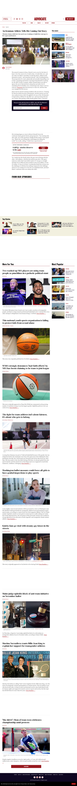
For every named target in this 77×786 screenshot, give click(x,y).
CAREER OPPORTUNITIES (26, 774)
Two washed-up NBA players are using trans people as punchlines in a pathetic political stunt (25, 272)
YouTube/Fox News (38, 628)
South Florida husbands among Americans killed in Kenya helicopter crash (70, 40)
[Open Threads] (20, 19)
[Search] (63, 19)
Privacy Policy (24, 783)
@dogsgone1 (35, 561)
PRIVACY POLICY (41, 774)
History (47, 23)
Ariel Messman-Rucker (6, 531)
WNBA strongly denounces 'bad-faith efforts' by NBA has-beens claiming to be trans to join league (25, 367)
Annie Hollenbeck (8, 67)
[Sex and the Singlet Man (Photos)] (7, 231)
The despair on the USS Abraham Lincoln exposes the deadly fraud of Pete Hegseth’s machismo (70, 318)
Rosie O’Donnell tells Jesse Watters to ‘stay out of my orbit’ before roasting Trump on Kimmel (70, 300)
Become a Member (43, 148)
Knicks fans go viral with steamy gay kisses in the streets (25, 527)
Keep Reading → (41, 313)
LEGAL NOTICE (61, 774)
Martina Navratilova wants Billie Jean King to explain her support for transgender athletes (23, 644)
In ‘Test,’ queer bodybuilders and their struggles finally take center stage (70, 49)
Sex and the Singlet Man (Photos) (18, 231)
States (67, 303)
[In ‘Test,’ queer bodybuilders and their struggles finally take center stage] (58, 46)
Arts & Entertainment (69, 44)
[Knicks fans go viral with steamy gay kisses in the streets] (26, 546)
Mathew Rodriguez (6, 371)
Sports (7, 27)
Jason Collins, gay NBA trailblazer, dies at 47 (18, 224)
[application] (63, 75)
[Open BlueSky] (17, 19)
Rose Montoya (5, 420)
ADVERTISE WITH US (34, 774)
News (32, 23)
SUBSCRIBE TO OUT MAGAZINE (5, 19)
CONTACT (15, 774)
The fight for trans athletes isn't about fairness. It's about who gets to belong (24, 416)
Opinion (53, 23)
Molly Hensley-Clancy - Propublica (8, 325)
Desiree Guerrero (5, 475)
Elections (68, 61)
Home (3, 27)
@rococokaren (40, 561)
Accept (73, 783)
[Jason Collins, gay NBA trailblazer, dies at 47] (7, 224)
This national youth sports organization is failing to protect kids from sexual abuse (25, 321)
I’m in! (44, 108)
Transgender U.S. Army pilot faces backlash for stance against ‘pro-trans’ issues (43, 225)
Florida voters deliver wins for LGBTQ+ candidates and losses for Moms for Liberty (70, 67)
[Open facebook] (14, 19)
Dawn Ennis (5, 648)
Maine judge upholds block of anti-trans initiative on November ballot (25, 595)
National (67, 52)
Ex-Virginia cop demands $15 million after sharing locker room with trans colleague (70, 309)
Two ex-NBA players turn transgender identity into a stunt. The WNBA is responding (44, 232)
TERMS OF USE (55, 774)
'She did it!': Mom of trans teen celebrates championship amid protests (22, 721)
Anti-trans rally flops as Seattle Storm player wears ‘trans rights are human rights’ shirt (68, 225)
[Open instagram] (22, 19)
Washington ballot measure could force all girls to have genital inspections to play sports (26, 471)
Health (39, 23)
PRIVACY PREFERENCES (48, 774)
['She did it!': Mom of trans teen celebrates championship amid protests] (26, 740)
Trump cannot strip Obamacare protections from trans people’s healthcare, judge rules (70, 283)
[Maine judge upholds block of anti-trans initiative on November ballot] (26, 614)
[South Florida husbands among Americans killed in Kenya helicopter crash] (58, 37)
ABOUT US (19, 774)
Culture (67, 295)
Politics (24, 23)
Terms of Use (32, 783)
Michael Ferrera (10, 420)
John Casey (5, 276)
